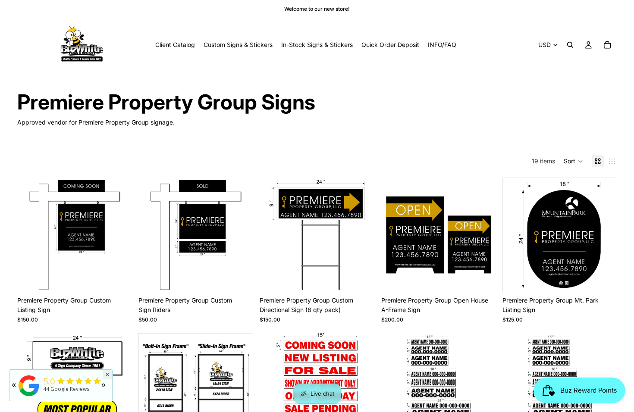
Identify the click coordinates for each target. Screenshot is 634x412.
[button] (573, 161)
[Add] (361, 279)
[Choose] (118, 279)
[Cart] (607, 44)
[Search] (570, 44)
